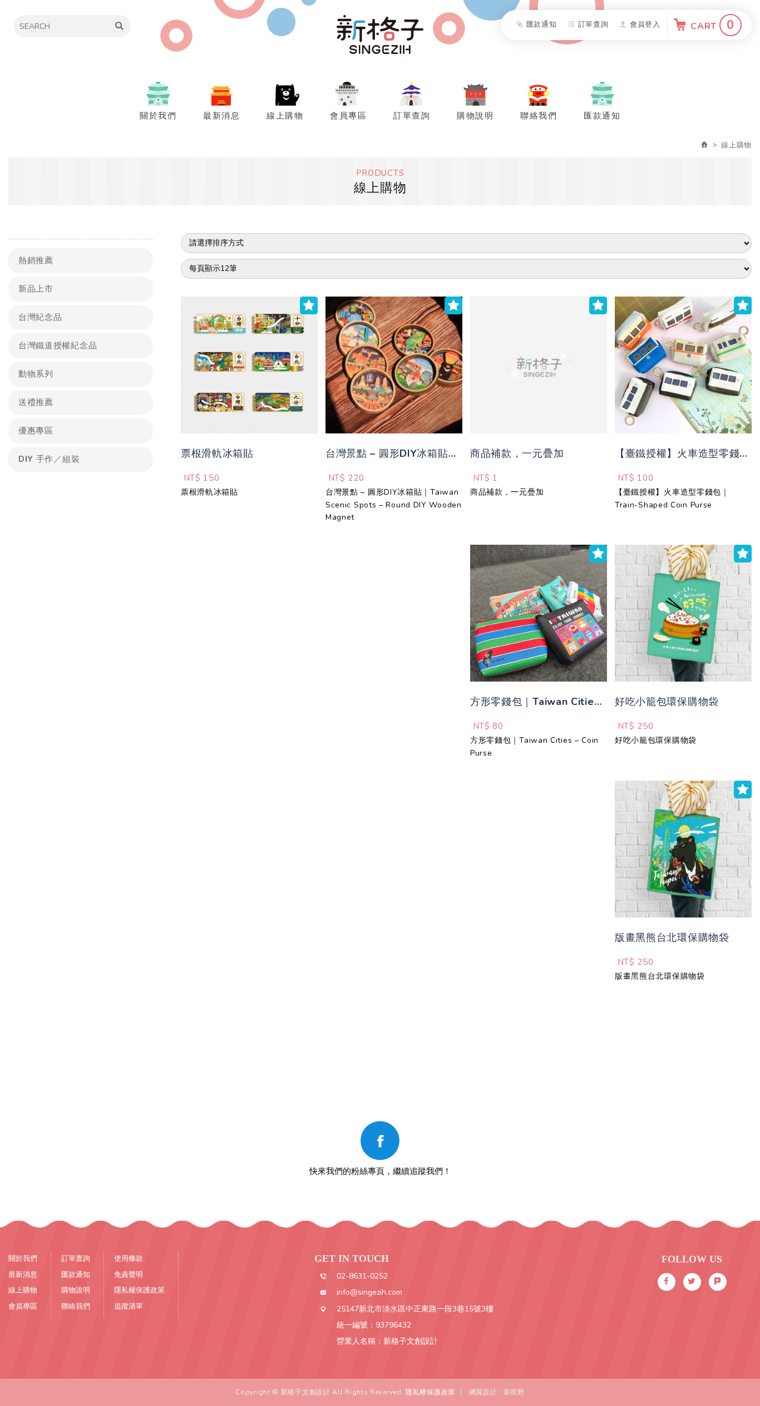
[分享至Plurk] (718, 1282)
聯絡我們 (538, 115)
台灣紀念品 (40, 317)
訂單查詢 (593, 24)
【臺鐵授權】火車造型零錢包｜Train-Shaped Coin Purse (672, 498)
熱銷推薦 (35, 260)
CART (712, 25)
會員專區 (348, 115)
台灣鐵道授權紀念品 (57, 345)
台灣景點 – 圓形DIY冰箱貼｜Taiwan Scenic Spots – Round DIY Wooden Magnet (393, 504)
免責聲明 (128, 1275)
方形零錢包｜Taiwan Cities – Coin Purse (534, 746)
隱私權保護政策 (139, 1290)
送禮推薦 (35, 402)
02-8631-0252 (362, 1276)
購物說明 (475, 115)
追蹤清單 (128, 1306)
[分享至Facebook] (666, 1282)
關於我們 (158, 115)
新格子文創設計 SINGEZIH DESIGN (380, 34)
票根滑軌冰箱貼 (209, 492)
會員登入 (645, 24)
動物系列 (35, 373)
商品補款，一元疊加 (507, 492)
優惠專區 (35, 430)
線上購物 (285, 115)
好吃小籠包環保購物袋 (656, 740)
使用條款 (128, 1259)
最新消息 (221, 115)
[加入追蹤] (309, 305)
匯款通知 (541, 24)
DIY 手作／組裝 (49, 459)
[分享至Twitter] (692, 1282)
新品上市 (35, 288)
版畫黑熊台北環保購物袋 (660, 976)
